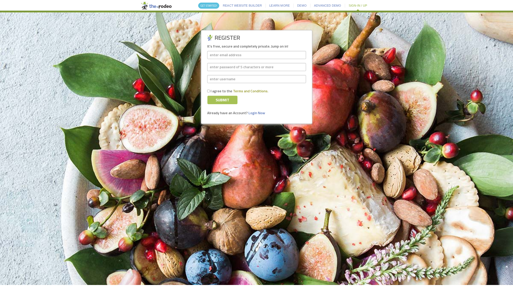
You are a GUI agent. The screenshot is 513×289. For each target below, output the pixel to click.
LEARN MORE (279, 5)
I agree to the (239, 91)
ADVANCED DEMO (327, 5)
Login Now (256, 113)
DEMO (302, 5)
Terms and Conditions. (250, 91)
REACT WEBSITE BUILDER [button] (242, 5)
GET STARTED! (208, 5)
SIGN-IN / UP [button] (358, 5)
